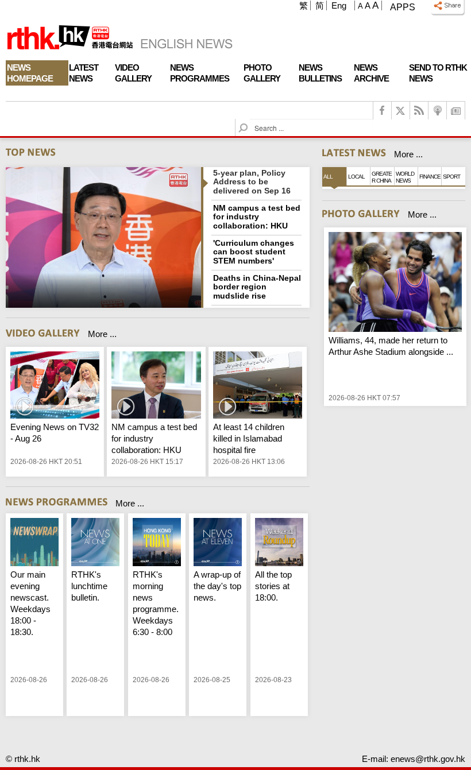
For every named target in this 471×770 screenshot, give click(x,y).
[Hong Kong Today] (157, 543)
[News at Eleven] (218, 543)
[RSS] (419, 110)
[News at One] (95, 543)
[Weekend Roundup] (279, 543)
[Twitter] (401, 110)
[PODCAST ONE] (437, 110)
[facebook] (382, 110)
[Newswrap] (34, 543)
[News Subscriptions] (456, 110)
